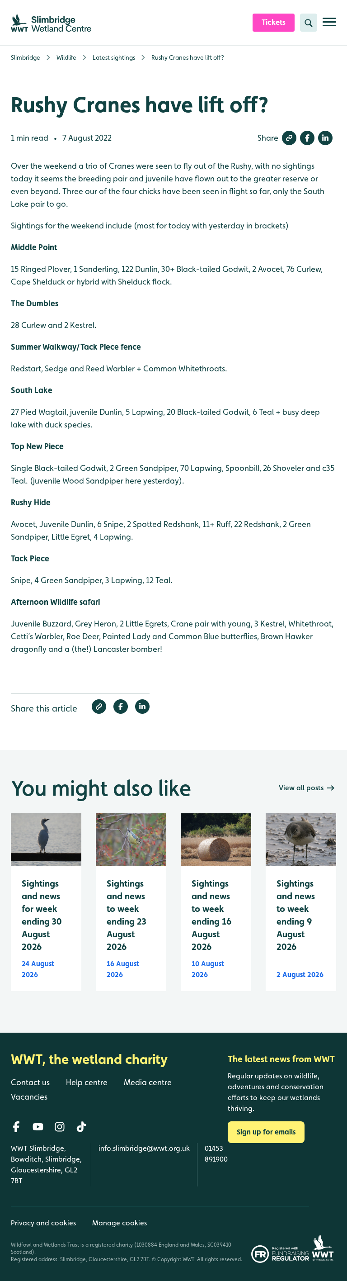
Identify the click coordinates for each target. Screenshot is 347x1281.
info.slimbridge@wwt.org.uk (144, 1148)
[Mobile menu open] (329, 25)
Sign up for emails (266, 1132)
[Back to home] (322, 1234)
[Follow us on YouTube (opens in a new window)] (38, 1126)
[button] (289, 138)
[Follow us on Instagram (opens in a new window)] (59, 1126)
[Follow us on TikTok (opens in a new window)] (81, 1126)
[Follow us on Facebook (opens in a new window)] (16, 1126)
